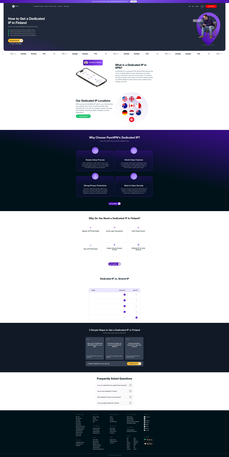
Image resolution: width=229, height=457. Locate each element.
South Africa (136, 441)
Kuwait (135, 449)
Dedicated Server (96, 431)
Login (202, 6)
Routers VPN (78, 435)
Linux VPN (78, 420)
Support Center (113, 439)
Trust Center (95, 420)
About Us (111, 420)
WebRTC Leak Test (96, 444)
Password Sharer (96, 447)
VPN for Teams (66, 6)
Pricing (50, 6)
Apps (42, 6)
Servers (55, 6)
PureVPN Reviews (113, 421)
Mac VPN (77, 416)
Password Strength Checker (98, 449)
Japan (135, 444)
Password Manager (130, 429)
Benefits (94, 418)
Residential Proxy (96, 433)
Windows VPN (78, 418)
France (135, 438)
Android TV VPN (79, 430)
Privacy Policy (112, 428)
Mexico (128, 444)
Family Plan (78, 445)
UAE (128, 441)
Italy (134, 447)
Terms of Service (113, 431)
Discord (147, 428)
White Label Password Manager (133, 421)
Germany (128, 449)
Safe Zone (60, 6)
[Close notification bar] (227, 1)
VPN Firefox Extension (80, 427)
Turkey (128, 447)
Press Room (112, 433)
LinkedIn (147, 430)
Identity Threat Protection (132, 431)
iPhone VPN (78, 421)
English (197, 6)
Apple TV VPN (78, 434)
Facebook (148, 416)
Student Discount (79, 443)
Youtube (147, 422)
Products (46, 6)
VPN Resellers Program (131, 423)
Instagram (148, 420)
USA (128, 438)
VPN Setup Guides (113, 441)
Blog (193, 6)
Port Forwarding (96, 429)
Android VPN (78, 424)
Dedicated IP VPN (96, 428)
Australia (128, 442)
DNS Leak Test (96, 442)
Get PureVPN (211, 6)
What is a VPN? (96, 416)
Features (111, 418)
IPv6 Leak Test (96, 441)
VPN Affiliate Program (80, 442)
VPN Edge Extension (80, 429)
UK (127, 439)
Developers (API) (130, 418)
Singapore (136, 442)
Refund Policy (112, 429)
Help (190, 6)
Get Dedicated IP (83, 116)
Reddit (147, 424)
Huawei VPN (78, 423)
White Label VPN (130, 420)
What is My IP (95, 439)
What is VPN (36, 6)
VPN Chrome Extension (80, 426)
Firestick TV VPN (79, 432)
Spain (135, 439)
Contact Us (112, 442)
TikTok (147, 426)
